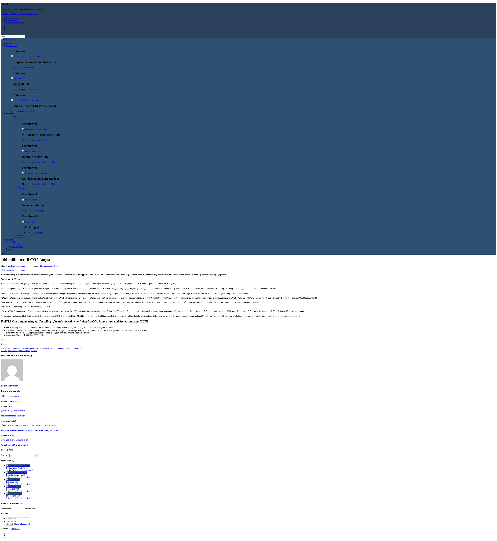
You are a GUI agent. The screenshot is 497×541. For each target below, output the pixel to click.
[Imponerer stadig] (14, 493)
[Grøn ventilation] (29, 200)
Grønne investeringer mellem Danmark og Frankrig (22, 9)
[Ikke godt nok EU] (19, 78)
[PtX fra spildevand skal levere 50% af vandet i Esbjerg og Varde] (28, 425)
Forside (9, 43)
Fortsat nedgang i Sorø (15, 475)
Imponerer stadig (13, 496)
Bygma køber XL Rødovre (17, 468)
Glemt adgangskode (22, 524)
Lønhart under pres (10, 401)
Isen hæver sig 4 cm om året (12, 11)
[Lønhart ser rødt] (13, 486)
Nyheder (9, 240)
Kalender (10, 249)
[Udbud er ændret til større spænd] (25, 100)
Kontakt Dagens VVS (15, 23)
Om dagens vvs (12, 18)
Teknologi (15, 186)
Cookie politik (12, 20)
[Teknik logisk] (28, 222)
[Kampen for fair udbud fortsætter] (25, 56)
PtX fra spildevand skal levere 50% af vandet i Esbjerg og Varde (29, 430)
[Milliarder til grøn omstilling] (34, 129)
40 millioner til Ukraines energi (14, 445)
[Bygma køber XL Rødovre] (18, 465)
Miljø (13, 116)
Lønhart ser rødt (12, 489)
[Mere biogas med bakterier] (13, 411)
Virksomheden (17, 235)
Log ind (10, 524)
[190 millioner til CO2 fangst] (13, 270)
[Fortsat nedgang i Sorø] (16, 472)
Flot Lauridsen (12, 482)
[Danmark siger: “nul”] (31, 151)
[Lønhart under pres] (10, 396)
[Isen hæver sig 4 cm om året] (34, 173)
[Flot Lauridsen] (13, 479)
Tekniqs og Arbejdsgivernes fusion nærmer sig (20, 14)
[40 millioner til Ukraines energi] (14, 440)
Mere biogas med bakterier (13, 416)
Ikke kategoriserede (42, 162)
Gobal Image (16, 529)
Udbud (38, 89)
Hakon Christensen (18, 266)
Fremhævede (11, 45)
